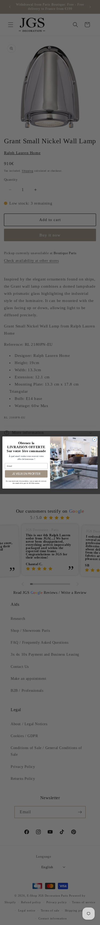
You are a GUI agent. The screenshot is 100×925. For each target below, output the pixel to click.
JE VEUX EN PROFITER (26, 474)
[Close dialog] (95, 439)
